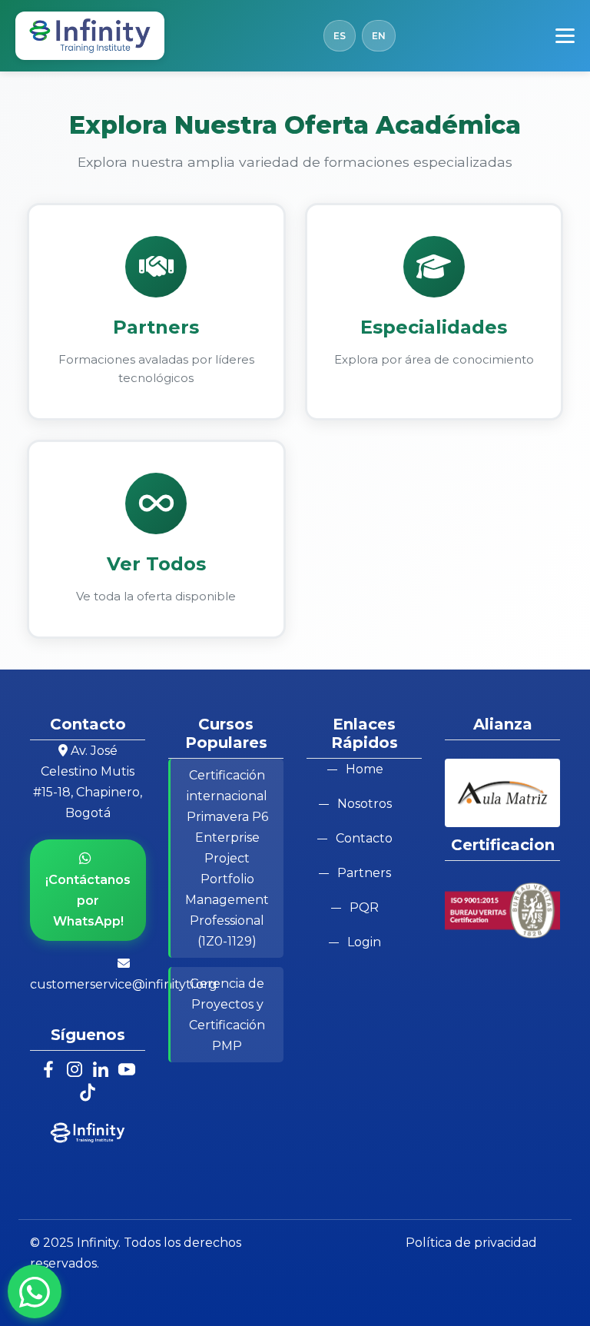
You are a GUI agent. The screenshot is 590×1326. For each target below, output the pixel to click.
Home (364, 769)
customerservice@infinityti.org (123, 984)
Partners (364, 873)
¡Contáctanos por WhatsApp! (88, 900)
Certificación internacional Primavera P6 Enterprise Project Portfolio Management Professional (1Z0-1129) (227, 858)
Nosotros (364, 803)
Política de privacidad (471, 1242)
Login (364, 942)
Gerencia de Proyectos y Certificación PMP (227, 1014)
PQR (364, 907)
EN (379, 36)
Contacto (364, 838)
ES (339, 36)
